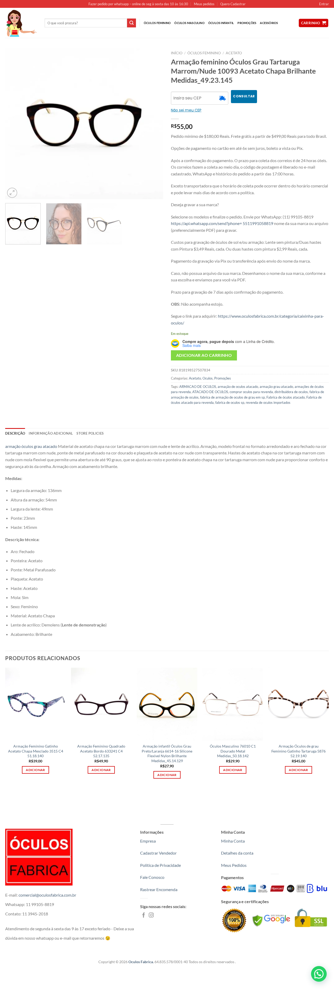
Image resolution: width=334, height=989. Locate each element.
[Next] (153, 124)
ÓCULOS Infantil (221, 23)
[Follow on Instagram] (151, 915)
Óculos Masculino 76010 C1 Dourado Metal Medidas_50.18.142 (233, 751)
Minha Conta (233, 840)
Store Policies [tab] (90, 433)
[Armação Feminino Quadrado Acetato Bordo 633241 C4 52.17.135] (101, 704)
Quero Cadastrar (233, 4)
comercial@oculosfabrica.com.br (47, 894)
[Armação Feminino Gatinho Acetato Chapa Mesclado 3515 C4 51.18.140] (35, 704)
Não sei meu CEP (186, 110)
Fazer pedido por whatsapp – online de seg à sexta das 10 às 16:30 (138, 4)
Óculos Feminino (157, 23)
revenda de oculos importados (268, 402)
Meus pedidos (204, 4)
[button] (319, 974)
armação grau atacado (276, 386)
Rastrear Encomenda (158, 889)
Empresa (148, 840)
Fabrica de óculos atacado (285, 397)
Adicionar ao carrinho (204, 355)
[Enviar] (131, 23)
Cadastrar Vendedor (158, 852)
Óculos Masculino (189, 23)
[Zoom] (12, 193)
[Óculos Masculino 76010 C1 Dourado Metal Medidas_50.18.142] (232, 704)
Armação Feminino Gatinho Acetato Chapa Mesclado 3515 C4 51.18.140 (35, 751)
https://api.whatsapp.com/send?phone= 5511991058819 (222, 223)
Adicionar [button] (35, 770)
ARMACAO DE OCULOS (197, 386)
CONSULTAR (244, 96)
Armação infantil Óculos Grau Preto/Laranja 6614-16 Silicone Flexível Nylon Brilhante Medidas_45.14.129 (167, 753)
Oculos (207, 378)
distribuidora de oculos (291, 392)
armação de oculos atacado (238, 386)
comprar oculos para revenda (251, 392)
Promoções (246, 23)
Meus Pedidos (234, 865)
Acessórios (269, 23)
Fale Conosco (152, 877)
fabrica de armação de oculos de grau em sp (232, 397)
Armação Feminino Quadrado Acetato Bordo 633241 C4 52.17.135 (101, 751)
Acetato (234, 53)
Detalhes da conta (237, 852)
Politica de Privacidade (160, 865)
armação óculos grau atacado (31, 446)
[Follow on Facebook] (143, 915)
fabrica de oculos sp (229, 402)
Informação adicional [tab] (51, 433)
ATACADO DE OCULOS (210, 392)
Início (176, 53)
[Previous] (15, 124)
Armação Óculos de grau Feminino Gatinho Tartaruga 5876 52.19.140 (298, 751)
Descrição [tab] (15, 433)
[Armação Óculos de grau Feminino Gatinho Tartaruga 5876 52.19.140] (298, 704)
